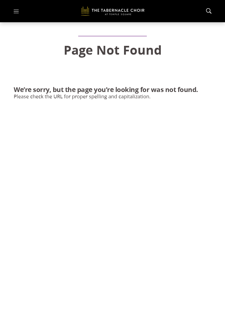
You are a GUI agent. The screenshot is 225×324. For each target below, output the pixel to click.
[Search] (208, 11)
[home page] (112, 11)
